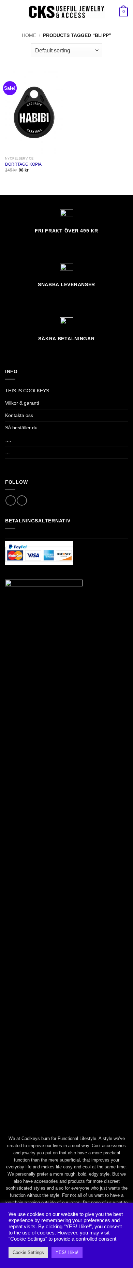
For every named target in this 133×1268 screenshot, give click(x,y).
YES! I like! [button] (67, 1252)
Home (29, 35)
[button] (9, 12)
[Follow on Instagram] (22, 500)
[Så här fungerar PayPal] (39, 552)
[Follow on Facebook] (10, 500)
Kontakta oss (19, 415)
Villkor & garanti (22, 403)
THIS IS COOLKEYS (27, 390)
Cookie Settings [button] (28, 1252)
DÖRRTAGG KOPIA (23, 164)
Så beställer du (21, 427)
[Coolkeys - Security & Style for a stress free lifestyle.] (67, 11)
